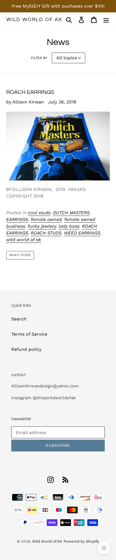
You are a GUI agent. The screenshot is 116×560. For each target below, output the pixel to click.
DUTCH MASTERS (71, 212)
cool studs (39, 212)
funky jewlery (42, 226)
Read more (20, 255)
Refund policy (26, 349)
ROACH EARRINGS (30, 92)
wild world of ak (23, 239)
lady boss (69, 226)
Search (18, 319)
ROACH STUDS (46, 233)
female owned (46, 219)
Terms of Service (29, 334)
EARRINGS (17, 219)
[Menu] (106, 19)
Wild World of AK (34, 19)
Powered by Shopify (81, 541)
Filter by (39, 58)
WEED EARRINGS (82, 233)
